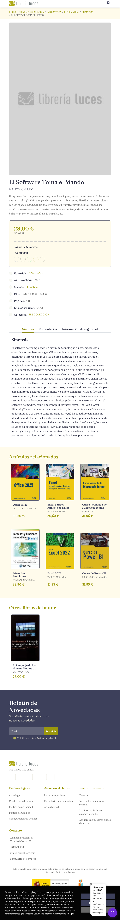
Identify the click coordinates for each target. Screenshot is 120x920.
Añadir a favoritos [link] (26, 247)
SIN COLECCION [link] (39, 314)
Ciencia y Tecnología (31, 12)
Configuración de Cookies (23, 818)
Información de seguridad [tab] (80, 329)
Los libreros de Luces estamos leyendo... (90, 812)
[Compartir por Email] (35, 259)
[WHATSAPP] (51, 777)
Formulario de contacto (23, 858)
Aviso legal (14, 795)
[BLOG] (35, 777)
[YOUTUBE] (43, 777)
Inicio (12, 12)
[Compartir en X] (23, 259)
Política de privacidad (21, 806)
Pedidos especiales (54, 795)
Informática (54, 12)
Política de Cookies (19, 812)
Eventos (83, 795)
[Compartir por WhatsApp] (29, 259)
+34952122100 (17, 847)
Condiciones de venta (21, 801)
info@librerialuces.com (22, 852)
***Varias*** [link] (35, 273)
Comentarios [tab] (48, 329)
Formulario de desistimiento (59, 801)
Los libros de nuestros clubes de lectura (95, 821)
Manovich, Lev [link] (21, 189)
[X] (28, 777)
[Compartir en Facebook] (16, 259)
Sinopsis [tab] (28, 329)
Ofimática (87, 12)
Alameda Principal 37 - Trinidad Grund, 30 (22, 839)
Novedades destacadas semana (91, 803)
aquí (72, 913)
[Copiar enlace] (42, 259)
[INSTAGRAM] (20, 777)
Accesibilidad (51, 806)
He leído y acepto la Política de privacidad (37, 738)
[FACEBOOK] (12, 777)
